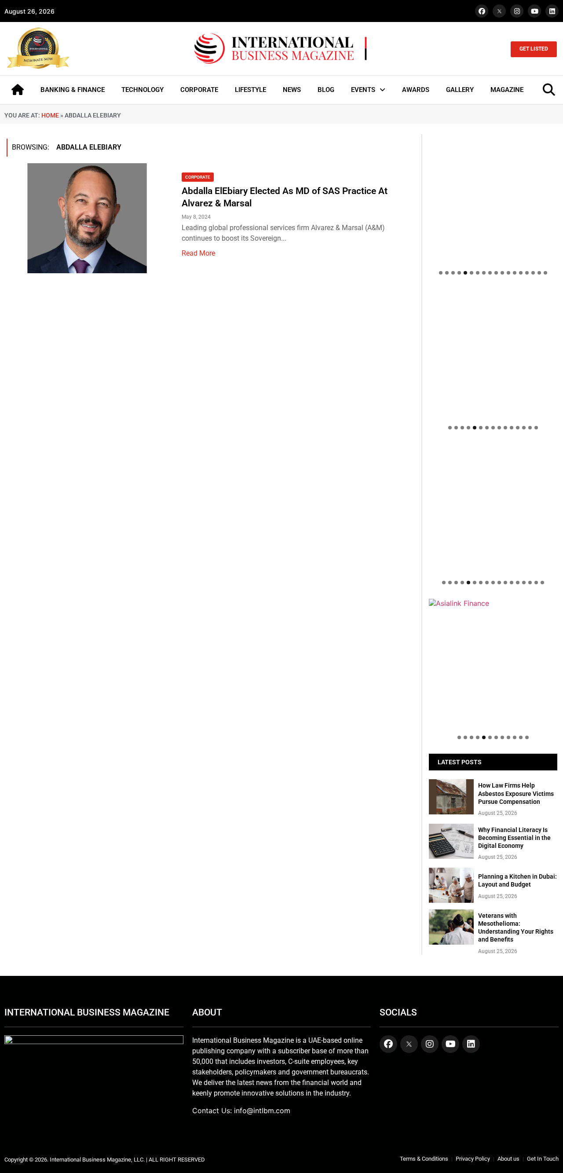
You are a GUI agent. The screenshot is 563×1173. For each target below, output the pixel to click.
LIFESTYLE (250, 90)
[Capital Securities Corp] (493, 293)
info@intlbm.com (262, 1110)
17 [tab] (539, 273)
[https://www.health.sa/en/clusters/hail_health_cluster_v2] (493, 353)
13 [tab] (514, 273)
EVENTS (363, 90)
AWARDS (415, 90)
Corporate (197, 177)
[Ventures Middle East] (493, 607)
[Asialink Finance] (493, 603)
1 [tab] (440, 273)
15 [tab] (527, 273)
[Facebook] (481, 11)
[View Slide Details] (493, 466)
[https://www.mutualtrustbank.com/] (493, 448)
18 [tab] (545, 273)
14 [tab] (521, 273)
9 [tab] (490, 273)
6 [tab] (471, 273)
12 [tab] (508, 273)
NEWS (292, 90)
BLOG (326, 90)
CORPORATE (199, 90)
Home (50, 115)
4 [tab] (459, 273)
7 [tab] (477, 273)
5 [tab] (465, 273)
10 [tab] (496, 273)
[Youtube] (534, 11)
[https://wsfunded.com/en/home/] (493, 508)
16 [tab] (533, 273)
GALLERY (460, 90)
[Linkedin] (552, 11)
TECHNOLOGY (142, 90)
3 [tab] (453, 273)
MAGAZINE (506, 90)
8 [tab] (484, 273)
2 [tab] (447, 273)
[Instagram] (516, 11)
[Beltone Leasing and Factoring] (493, 663)
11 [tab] (502, 273)
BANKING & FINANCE (72, 90)
